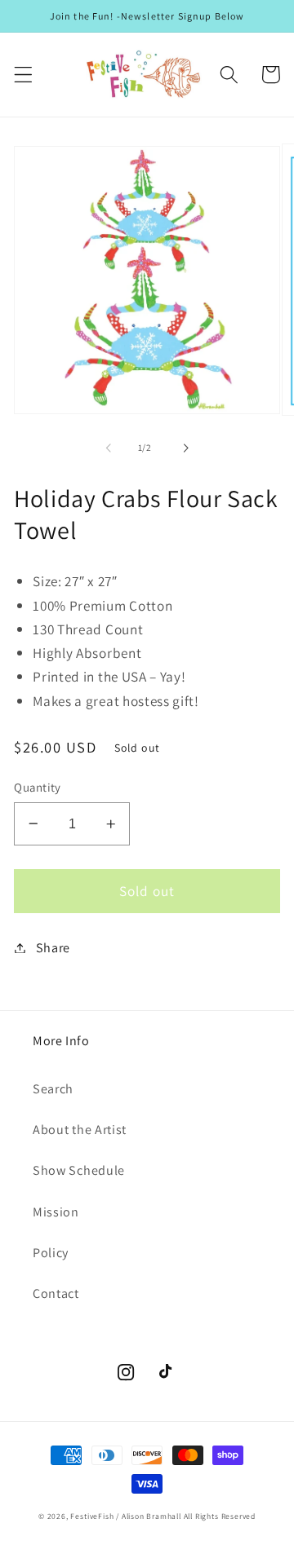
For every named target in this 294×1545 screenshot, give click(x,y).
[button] (23, 74)
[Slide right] (185, 448)
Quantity (37, 787)
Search (53, 1088)
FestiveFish (92, 1516)
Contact (56, 1293)
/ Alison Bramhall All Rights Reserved (186, 1516)
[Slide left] (109, 448)
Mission (56, 1212)
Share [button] (53, 947)
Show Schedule (79, 1170)
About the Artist (80, 1129)
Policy (51, 1252)
